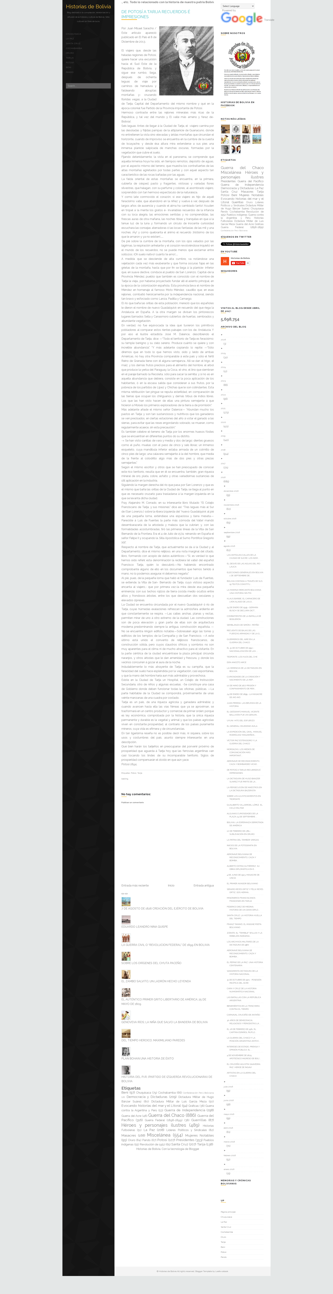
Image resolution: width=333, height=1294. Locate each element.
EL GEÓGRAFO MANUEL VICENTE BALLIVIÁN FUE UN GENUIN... (244, 713)
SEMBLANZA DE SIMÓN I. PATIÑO (244, 625)
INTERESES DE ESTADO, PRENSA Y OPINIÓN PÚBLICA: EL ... (244, 1048)
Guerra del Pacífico (251, 181)
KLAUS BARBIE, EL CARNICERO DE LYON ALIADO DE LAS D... (244, 600)
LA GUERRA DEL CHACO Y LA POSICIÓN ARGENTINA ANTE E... (244, 1039)
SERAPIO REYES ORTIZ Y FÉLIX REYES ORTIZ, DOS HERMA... (246, 891)
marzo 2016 (230, 1142)
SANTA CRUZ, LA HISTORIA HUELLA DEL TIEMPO (245, 917)
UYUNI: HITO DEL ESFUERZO (242, 720)
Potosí (70, 62)
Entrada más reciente (135, 885)
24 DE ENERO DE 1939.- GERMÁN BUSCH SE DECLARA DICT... (243, 609)
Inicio (171, 885)
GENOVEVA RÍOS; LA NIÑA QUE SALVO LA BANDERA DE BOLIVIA (164, 1022)
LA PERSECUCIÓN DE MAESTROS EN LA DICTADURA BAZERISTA (245, 789)
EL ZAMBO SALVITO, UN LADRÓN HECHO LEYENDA (156, 981)
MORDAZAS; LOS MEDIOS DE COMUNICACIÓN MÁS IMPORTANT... (242, 752)
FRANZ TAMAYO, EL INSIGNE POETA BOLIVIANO (245, 926)
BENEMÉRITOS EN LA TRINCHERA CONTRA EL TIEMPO (244, 1007)
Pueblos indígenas (237, 214)
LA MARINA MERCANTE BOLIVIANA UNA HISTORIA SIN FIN (245, 591)
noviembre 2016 (232, 505)
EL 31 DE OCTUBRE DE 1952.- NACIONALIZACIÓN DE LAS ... (243, 649)
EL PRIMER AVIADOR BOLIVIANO (243, 883)
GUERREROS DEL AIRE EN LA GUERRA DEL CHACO (242, 641)
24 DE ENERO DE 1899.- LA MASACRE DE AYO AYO (245, 696)
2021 (224, 408)
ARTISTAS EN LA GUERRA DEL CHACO (242, 1074)
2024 (224, 367)
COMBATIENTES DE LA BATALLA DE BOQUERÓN (245, 617)
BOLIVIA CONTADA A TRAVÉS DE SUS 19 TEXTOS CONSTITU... (245, 582)
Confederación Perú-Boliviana (198, 1093)
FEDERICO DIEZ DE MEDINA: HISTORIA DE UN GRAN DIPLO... (244, 908)
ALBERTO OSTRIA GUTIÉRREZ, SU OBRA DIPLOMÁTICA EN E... (244, 867)
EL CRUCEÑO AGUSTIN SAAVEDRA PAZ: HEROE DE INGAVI (244, 1065)
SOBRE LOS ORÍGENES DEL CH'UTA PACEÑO (151, 963)
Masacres (128, 1135)
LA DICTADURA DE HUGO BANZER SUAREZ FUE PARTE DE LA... (244, 780)
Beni (68, 67)
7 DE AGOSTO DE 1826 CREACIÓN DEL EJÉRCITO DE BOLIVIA (162, 908)
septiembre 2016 (233, 532)
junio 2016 (230, 1100)
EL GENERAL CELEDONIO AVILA (243, 726)
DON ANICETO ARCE (237, 662)
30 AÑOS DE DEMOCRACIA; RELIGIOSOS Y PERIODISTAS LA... (245, 1022)
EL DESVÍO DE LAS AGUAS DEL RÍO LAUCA (244, 565)
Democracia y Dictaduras (147, 1097)
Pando (70, 72)
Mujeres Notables (199, 1135)
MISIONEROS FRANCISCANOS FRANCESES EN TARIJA (242, 899)
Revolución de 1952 (152, 1144)
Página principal (228, 1212)
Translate (269, 20)
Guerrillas (198, 1120)
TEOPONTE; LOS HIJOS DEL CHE (243, 657)
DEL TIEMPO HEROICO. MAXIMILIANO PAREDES (153, 1040)
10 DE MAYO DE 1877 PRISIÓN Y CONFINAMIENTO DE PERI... (242, 687)
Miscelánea (158, 1135)
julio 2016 (229, 1086)
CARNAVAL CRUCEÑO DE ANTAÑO (244, 1015)
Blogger (194, 1149)
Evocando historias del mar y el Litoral (151, 1105)
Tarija (70, 58)
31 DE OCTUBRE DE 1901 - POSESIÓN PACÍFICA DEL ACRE (245, 981)
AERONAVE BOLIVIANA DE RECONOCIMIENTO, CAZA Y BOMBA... (242, 857)
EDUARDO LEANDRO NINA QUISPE (144, 926)
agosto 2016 (230, 546)
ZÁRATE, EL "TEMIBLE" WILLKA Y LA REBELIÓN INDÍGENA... (245, 934)
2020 (224, 422)
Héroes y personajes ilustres (153, 1125)
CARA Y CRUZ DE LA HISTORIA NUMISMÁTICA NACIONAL (243, 990)
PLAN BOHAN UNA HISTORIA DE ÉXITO (147, 1058)
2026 (224, 339)
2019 (224, 436)
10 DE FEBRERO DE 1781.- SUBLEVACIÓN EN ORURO (241, 832)
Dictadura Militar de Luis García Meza (179, 1101)
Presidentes (185, 1140)
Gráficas (193, 1105)
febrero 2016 (231, 1155)
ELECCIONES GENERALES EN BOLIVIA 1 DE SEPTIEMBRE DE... (246, 574)
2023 (224, 381)
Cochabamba (74, 48)
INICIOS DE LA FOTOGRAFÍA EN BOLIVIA (243, 847)
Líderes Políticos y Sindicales (186, 1130)
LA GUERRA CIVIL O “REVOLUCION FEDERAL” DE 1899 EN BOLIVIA (165, 945)
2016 (224, 477)
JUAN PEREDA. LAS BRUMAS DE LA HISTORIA (245, 704)
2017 (224, 463)
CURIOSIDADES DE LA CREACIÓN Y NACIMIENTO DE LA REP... (244, 678)
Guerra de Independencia (184, 1110)
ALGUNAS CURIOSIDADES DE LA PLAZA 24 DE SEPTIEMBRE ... (243, 815)
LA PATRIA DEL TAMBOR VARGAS (244, 840)
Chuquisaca (73, 34)
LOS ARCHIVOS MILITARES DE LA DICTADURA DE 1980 (244, 943)
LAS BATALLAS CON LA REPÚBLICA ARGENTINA (245, 999)
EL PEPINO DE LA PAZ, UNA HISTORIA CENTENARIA (246, 964)
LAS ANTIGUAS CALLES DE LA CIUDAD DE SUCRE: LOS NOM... (244, 556)
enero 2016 (230, 1169)
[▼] (243, 472)
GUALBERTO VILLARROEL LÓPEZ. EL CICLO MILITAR (246, 806)
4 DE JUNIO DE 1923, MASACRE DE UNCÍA (244, 876)
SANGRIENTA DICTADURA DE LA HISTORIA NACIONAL (243, 972)
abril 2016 (229, 1128)
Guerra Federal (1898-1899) (163, 1120)
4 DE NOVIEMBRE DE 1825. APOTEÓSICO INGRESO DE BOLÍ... (245, 1057)
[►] (243, 334)
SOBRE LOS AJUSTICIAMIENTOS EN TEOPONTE (245, 797)
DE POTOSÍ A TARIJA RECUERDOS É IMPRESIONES (245, 771)
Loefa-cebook (221, 1271)
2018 (224, 450)
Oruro (70, 53)
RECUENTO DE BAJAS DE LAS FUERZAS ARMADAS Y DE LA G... (245, 632)
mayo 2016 (230, 1114)
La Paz (70, 38)
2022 (224, 395)
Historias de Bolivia (88, 6)
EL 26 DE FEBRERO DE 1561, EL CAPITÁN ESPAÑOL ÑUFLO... (243, 1031)
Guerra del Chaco (166, 1115)
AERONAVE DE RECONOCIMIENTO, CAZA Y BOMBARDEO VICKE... (244, 762)
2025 (224, 353)
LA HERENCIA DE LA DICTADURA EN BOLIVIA (245, 669)
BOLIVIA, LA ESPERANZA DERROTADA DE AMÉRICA (246, 824)
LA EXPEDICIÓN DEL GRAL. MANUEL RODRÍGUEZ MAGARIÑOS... (245, 733)
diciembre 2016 (232, 491)
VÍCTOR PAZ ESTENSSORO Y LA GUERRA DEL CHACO (243, 742)
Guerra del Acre (131, 1116)
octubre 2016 (231, 518)
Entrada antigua (204, 885)
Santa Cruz (73, 43)
